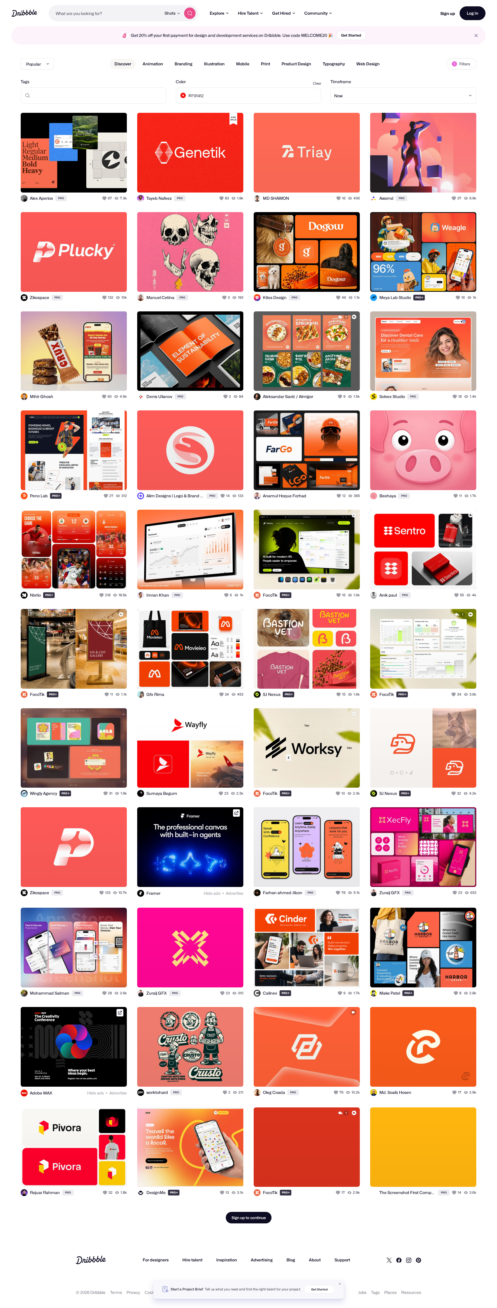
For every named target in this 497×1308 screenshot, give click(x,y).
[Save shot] (105, 182)
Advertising (262, 1259)
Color (181, 81)
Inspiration (226, 1259)
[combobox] (105, 13)
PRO (61, 198)
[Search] (190, 13)
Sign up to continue (249, 1217)
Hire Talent (248, 13)
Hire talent (192, 1259)
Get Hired (281, 13)
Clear (317, 83)
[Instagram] (408, 1260)
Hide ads (212, 893)
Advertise (234, 893)
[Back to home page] (24, 13)
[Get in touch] (93, 182)
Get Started (351, 35)
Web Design (368, 63)
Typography (334, 63)
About (315, 1259)
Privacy (133, 1292)
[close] (476, 35)
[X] (389, 1260)
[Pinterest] (418, 1260)
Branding (183, 63)
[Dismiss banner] (340, 1284)
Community (316, 13)
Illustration (214, 63)
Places (390, 1292)
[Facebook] (399, 1260)
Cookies (152, 1292)
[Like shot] (116, 182)
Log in (472, 13)
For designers (156, 1259)
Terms (116, 1292)
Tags (25, 81)
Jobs (362, 1292)
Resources (411, 1292)
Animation (153, 63)
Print (265, 63)
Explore (217, 13)
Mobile (242, 63)
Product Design (296, 63)
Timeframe (340, 81)
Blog (290, 1259)
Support (342, 1259)
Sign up (447, 13)
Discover (122, 63)
